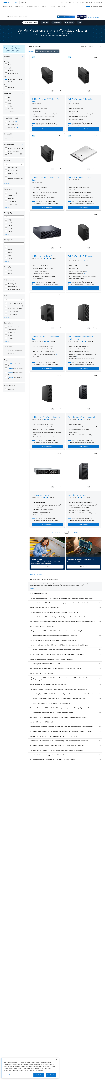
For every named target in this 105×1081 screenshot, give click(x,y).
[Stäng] (56, 1060)
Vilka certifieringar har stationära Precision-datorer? (45, 607)
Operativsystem (8, 189)
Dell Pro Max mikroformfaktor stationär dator (80, 338)
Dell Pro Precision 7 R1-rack (79, 178)
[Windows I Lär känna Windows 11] (66, 16)
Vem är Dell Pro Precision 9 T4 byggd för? (42, 673)
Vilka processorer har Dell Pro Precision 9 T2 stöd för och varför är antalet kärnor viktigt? (56, 631)
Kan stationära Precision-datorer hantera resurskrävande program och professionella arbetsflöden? (59, 603)
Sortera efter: (84, 46)
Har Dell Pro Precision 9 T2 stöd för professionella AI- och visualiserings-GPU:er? (53, 640)
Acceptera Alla (51, 1075)
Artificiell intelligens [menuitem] (7, 6)
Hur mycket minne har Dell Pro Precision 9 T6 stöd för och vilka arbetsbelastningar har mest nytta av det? (61, 731)
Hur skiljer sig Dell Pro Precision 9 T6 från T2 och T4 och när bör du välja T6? (52, 759)
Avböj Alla (38, 1075)
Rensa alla (31, 51)
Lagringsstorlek (8, 240)
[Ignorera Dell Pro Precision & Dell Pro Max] (57, 51)
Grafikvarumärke (9, 280)
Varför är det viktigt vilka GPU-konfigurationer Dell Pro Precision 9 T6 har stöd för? (54, 736)
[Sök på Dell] (62, 2)
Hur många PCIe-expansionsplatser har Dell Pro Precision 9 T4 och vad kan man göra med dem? (58, 698)
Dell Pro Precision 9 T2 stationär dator (45, 100)
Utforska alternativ (47, 129)
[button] (70, 2)
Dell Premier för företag (96, 6)
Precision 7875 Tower (77, 495)
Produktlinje (7, 56)
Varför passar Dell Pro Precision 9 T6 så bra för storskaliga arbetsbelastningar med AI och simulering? (60, 741)
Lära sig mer (47, 567)
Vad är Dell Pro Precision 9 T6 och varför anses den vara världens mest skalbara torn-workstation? (59, 717)
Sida (63, 532)
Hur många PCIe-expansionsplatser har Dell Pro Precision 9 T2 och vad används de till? (55, 650)
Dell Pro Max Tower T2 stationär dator (45, 338)
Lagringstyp (7, 267)
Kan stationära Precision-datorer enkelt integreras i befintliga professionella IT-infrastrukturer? (57, 617)
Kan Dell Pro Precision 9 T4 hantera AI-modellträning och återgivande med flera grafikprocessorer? (59, 689)
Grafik (6, 296)
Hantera (11, 1075)
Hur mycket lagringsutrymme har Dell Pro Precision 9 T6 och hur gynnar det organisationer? (57, 745)
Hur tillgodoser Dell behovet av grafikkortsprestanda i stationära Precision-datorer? (54, 612)
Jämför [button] (59, 57)
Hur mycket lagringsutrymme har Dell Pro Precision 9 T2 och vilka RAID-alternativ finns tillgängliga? (59, 645)
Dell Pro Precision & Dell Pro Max (45, 51)
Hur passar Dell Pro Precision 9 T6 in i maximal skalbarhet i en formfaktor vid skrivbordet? (56, 750)
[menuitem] (20, 7)
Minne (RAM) (8, 213)
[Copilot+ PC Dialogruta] (17, 127)
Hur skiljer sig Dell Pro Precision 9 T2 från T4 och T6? (45, 664)
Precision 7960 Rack (40, 495)
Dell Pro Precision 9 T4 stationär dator (81, 100)
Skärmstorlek (8, 134)
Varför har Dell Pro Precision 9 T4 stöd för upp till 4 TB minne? (48, 684)
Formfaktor (7, 94)
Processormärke (9, 144)
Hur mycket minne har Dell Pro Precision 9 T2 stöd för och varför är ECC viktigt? (53, 635)
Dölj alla (39, 574)
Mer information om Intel (93, 17)
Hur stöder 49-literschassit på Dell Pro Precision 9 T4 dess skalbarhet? (50, 703)
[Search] (21, 164)
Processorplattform (9, 385)
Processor (7, 160)
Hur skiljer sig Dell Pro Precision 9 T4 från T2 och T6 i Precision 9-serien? (51, 712)
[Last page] (81, 532)
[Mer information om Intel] (81, 16)
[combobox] (42, 2)
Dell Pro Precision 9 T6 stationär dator (45, 179)
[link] (80, 2)
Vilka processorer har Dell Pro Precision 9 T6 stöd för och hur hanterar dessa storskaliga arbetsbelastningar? (62, 726)
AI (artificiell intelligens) (11, 118)
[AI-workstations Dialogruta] (19, 124)
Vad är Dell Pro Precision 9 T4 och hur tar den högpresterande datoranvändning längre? (55, 668)
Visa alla (32, 574)
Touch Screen (8, 347)
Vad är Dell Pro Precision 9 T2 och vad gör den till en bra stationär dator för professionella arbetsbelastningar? (62, 621)
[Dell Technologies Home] (10, 2)
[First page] (49, 532)
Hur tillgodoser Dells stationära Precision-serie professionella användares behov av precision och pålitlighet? (62, 598)
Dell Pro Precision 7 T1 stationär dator (81, 257)
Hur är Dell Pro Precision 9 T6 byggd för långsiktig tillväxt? (47, 755)
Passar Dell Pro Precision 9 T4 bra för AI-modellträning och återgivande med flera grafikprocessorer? (59, 708)
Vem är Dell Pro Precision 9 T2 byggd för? (42, 626)
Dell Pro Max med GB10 (42, 256)
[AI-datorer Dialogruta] (16, 122)
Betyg (6, 360)
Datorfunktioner (8, 323)
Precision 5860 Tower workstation (82, 417)
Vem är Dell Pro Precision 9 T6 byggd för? (42, 722)
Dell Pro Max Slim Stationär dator (46, 417)
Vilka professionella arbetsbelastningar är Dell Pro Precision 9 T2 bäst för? (52, 659)
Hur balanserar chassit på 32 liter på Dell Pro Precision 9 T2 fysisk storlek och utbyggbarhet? (57, 654)
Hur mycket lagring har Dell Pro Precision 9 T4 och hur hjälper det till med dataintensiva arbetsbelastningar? (61, 694)
